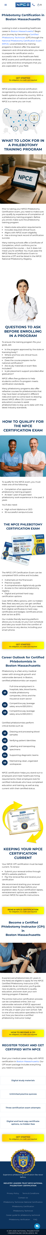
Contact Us (23, 1198)
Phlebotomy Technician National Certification (23, 1202)
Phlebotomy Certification (23, 1206)
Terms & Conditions (30, 1193)
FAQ (35, 1219)
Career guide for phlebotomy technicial (23, 1215)
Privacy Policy (13, 1193)
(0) (41, 5)
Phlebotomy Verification (19, 1219)
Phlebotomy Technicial (23, 1211)
